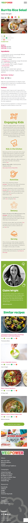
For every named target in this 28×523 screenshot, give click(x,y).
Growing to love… (6, 479)
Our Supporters (5, 503)
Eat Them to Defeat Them (8, 477)
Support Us (4, 500)
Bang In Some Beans (6, 474)
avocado (5, 184)
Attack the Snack (6, 472)
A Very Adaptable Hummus (9, 362)
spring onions (5, 65)
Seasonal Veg (5, 480)
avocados (7, 64)
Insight (3, 490)
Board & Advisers (6, 462)
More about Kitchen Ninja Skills (10, 167)
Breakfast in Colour (6, 475)
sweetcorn (7, 61)
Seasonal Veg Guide (6, 493)
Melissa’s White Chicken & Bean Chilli (11, 414)
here (7, 162)
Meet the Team (5, 460)
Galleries (3, 488)
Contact (4, 511)
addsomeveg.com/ (7, 304)
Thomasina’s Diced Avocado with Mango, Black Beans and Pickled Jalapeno (12, 335)
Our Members (5, 502)
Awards (3, 464)
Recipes (3, 492)
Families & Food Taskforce (8, 466)
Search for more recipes (14, 424)
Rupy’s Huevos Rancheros (8, 388)
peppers (4, 59)
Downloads (4, 487)
